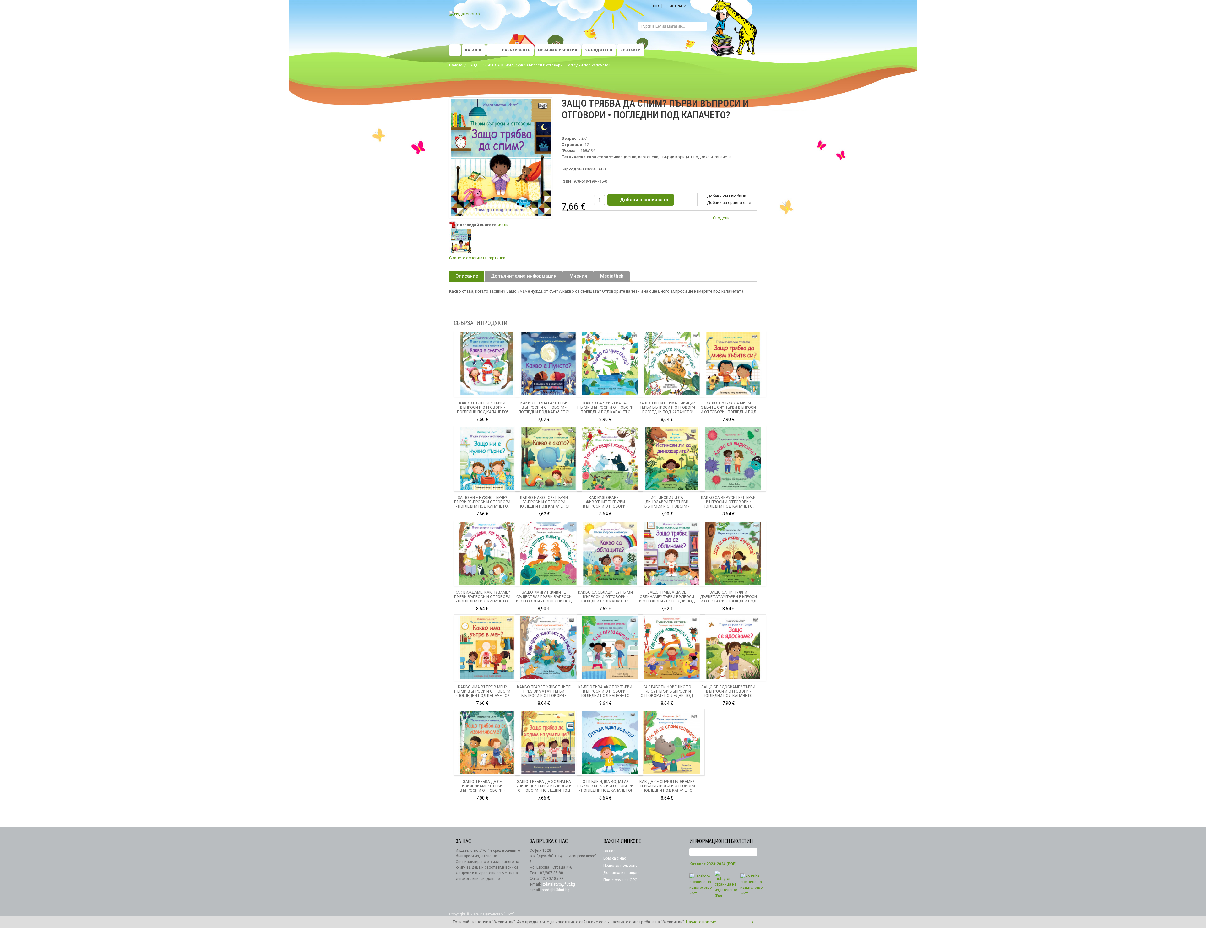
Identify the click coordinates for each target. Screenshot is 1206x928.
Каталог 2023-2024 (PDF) (712, 864)
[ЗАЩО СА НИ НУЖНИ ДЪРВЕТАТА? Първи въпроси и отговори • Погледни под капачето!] (733, 553)
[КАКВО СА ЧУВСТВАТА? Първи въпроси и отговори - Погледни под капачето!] (610, 364)
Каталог (473, 50)
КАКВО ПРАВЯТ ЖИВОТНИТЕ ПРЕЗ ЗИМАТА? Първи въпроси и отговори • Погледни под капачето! (544, 693)
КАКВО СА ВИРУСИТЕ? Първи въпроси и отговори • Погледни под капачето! (728, 502)
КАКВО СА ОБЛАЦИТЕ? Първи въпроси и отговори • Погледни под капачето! (605, 596)
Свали (502, 225)
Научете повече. (701, 922)
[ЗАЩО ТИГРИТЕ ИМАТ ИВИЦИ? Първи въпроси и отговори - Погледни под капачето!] (671, 364)
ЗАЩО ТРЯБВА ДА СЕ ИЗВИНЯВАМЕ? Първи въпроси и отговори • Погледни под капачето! (482, 788)
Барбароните (516, 50)
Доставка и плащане (621, 873)
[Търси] (702, 27)
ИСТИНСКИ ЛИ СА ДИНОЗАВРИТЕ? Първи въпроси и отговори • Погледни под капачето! (666, 504)
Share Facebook (751, 219)
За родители (598, 50)
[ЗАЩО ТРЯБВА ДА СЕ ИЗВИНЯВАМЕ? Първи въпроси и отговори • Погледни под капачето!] (487, 742)
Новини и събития (557, 50)
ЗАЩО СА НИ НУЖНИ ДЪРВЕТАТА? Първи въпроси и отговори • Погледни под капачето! (728, 598)
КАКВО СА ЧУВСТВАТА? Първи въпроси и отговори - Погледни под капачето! (605, 407)
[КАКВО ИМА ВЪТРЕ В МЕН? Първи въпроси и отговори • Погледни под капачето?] (487, 647)
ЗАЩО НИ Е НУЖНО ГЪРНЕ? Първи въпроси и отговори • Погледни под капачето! (482, 502)
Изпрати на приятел (738, 219)
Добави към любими (726, 196)
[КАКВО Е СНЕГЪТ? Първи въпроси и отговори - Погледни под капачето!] (487, 364)
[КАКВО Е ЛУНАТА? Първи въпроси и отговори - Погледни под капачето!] (548, 364)
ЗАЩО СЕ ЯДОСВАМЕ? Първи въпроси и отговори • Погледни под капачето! (728, 691)
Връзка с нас (614, 858)
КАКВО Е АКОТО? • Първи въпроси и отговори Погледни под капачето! (544, 502)
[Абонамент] (752, 852)
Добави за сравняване (729, 202)
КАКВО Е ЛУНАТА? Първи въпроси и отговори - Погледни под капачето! (544, 407)
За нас (609, 851)
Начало (455, 65)
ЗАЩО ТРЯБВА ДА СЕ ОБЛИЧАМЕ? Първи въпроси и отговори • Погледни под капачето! (667, 598)
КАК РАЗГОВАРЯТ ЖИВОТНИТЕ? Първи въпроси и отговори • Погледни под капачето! (605, 504)
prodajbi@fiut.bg (555, 890)
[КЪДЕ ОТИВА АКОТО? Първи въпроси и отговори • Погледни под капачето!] (610, 647)
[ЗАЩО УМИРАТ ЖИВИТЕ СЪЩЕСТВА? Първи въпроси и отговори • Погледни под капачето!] (548, 553)
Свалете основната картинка (477, 258)
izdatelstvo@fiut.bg (558, 884)
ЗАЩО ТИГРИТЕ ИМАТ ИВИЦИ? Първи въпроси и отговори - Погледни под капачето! (667, 407)
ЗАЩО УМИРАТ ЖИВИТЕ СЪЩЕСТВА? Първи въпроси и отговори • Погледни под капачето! (544, 598)
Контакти (630, 50)
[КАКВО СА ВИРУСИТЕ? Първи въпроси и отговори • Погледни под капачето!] (733, 458)
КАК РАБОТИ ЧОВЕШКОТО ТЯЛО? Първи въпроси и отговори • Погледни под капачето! (667, 693)
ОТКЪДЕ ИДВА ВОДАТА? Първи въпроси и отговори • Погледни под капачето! (605, 786)
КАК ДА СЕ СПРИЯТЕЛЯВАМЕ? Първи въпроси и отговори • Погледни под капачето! (667, 786)
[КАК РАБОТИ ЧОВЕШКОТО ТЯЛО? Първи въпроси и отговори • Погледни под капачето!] (671, 647)
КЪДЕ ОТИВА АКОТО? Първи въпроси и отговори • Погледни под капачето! (605, 691)
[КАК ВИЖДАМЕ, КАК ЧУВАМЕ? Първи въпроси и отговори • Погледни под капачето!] (487, 553)
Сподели (721, 217)
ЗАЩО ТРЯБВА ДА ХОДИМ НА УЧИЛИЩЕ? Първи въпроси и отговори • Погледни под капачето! (544, 788)
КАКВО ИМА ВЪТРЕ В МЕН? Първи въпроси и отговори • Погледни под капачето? (482, 691)
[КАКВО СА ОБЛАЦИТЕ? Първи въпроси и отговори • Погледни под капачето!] (610, 553)
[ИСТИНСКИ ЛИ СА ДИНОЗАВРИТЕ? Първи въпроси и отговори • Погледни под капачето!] (671, 458)
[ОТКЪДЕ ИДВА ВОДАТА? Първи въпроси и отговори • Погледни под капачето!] (610, 742)
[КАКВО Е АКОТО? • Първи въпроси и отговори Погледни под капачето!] (548, 458)
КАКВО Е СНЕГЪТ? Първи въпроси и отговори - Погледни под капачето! (482, 407)
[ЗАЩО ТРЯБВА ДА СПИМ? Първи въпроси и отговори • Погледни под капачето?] (461, 241)
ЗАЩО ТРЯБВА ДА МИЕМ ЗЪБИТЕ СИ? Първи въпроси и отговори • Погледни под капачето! (728, 409)
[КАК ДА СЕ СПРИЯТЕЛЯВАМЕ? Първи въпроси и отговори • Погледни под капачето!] (671, 742)
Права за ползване (620, 865)
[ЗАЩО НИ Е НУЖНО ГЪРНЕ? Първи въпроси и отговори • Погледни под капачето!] (487, 458)
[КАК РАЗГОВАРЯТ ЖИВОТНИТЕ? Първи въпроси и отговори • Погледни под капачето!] (610, 458)
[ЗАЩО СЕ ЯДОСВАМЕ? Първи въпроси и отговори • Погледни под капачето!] (733, 647)
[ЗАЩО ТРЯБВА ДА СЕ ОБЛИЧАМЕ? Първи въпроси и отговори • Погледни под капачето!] (671, 553)
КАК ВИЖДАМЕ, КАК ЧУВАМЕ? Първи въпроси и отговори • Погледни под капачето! (482, 596)
